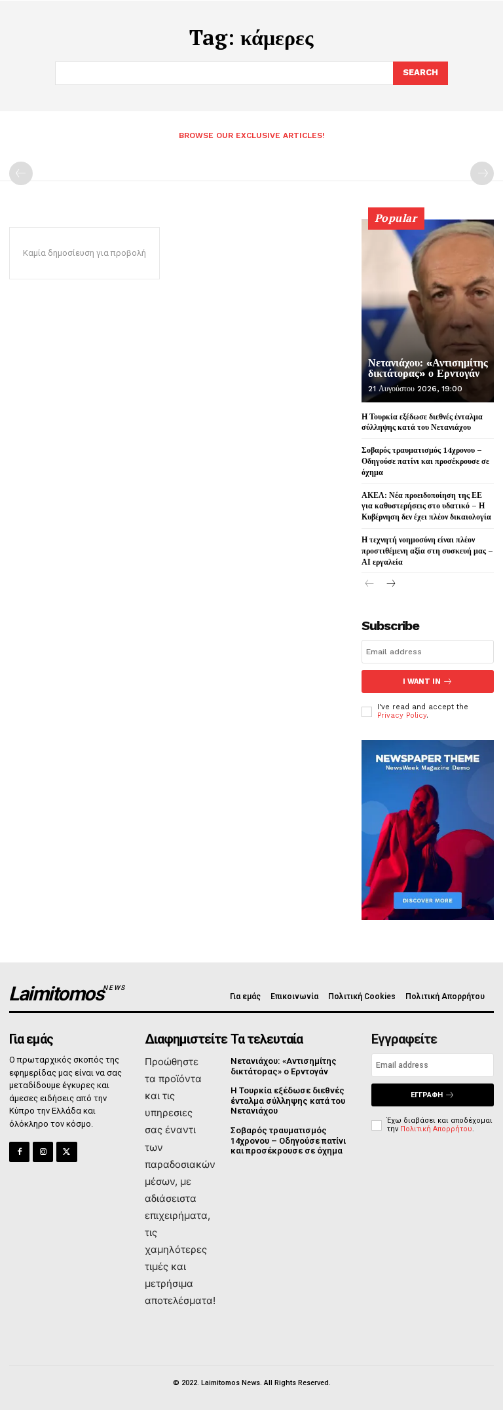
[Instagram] (43, 1152)
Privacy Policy (401, 715)
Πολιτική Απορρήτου (436, 1129)
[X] (66, 1152)
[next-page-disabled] (482, 173)
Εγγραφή (427, 1095)
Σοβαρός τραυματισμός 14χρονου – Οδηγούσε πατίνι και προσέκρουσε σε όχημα (425, 461)
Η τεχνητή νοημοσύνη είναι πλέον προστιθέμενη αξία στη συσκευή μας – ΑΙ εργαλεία (427, 551)
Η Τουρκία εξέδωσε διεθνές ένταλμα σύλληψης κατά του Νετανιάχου (288, 1100)
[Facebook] (19, 1152)
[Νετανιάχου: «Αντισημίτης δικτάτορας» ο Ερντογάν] (428, 310)
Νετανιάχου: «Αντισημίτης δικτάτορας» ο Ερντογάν (428, 368)
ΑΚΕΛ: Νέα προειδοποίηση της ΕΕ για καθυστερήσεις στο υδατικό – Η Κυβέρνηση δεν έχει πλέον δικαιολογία (426, 506)
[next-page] (390, 584)
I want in (422, 681)
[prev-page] (21, 173)
